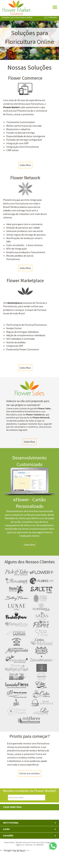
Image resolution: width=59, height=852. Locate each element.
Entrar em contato (29, 773)
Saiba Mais (25, 165)
